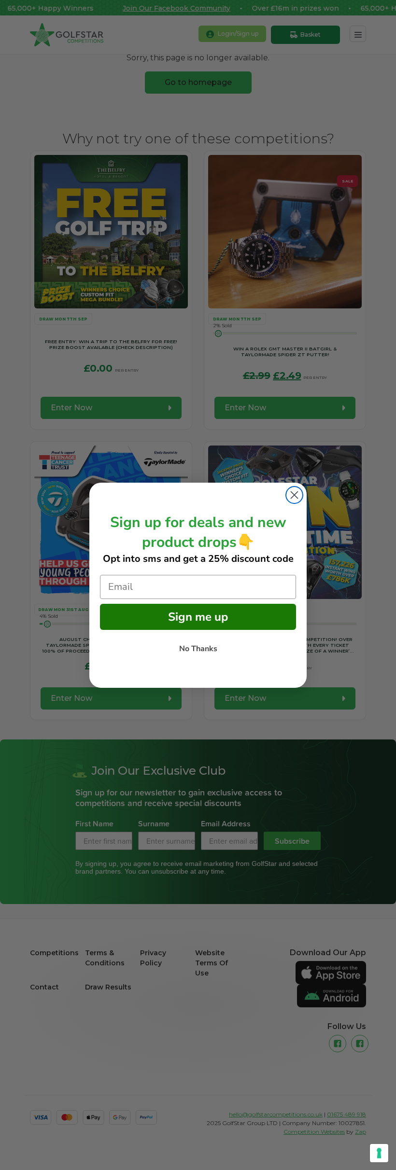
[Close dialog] (294, 495)
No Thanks (198, 648)
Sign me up (198, 617)
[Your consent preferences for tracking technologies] (379, 1153)
